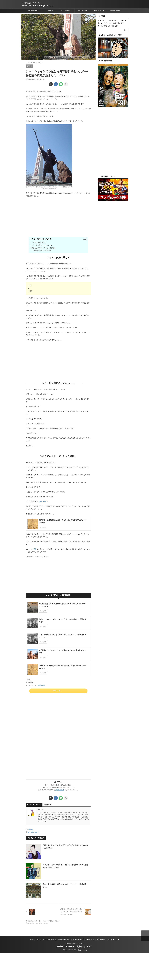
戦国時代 (50, 10)
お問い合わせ (59, 790)
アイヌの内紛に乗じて (39, 242)
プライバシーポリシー (113, 939)
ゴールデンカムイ (99, 10)
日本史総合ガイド (66, 10)
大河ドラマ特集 (82, 10)
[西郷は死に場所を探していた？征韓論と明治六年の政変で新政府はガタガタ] (42, 911)
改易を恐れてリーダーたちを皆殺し (43, 248)
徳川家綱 (43, 501)
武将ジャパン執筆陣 (76, 939)
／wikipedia (40, 685)
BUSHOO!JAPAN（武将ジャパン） (38, 5)
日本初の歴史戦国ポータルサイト (74, 943)
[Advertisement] (58, 220)
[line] (61, 84)
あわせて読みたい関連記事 (42, 250)
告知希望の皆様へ (115, 10)
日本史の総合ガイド (51, 939)
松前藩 (34, 549)
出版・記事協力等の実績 (91, 939)
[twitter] (51, 84)
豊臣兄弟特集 (40, 939)
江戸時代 (30, 829)
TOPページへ (57, 691)
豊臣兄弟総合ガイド (34, 10)
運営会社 (102, 939)
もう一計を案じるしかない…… (41, 245)
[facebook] (56, 84)
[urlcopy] (66, 84)
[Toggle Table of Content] (83, 239)
